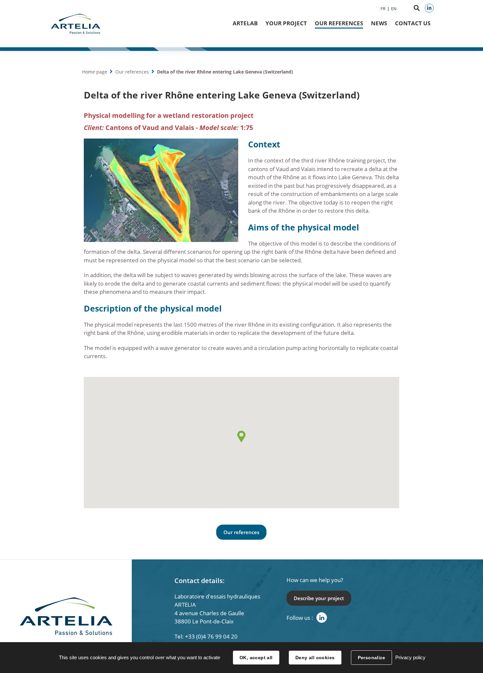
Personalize (371, 657)
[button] (241, 437)
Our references (339, 23)
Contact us (412, 23)
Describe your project (319, 598)
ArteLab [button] (245, 23)
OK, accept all (256, 657)
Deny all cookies (315, 657)
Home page (94, 72)
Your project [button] (286, 23)
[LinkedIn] (429, 8)
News (379, 23)
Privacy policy (410, 657)
